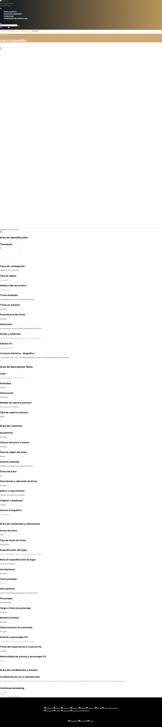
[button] (1, 23)
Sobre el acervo (10, 11)
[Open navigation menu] (1, 8)
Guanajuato (26, 554)
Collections (10, 31)
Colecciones (9, 16)
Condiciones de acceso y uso (15, 18)
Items (12, 27)
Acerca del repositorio (13, 14)
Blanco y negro (19, 378)
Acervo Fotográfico (33, 338)
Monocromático (6, 378)
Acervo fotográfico (23, 31)
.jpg (8, 290)
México (18, 554)
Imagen (3, 290)
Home (2, 31)
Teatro (2, 583)
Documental (5, 514)
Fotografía (4, 280)
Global (5, 27)
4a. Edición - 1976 (6, 348)
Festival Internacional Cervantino (12, 338)
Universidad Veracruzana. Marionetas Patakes (17, 641)
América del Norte (7, 554)
